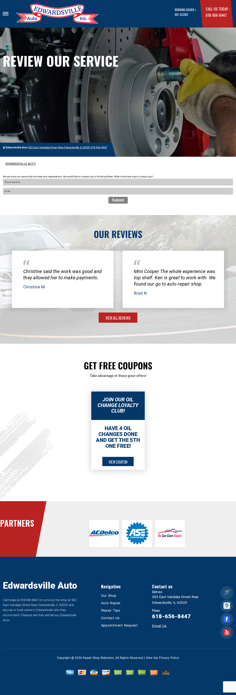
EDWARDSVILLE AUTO (21, 164)
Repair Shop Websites (98, 658)
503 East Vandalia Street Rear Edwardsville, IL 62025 (59, 147)
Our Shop (109, 595)
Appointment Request (119, 625)
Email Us (159, 626)
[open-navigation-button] (5, 13)
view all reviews (118, 317)
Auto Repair (111, 603)
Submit (118, 200)
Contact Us (110, 618)
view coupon (118, 461)
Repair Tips (110, 610)
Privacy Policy (169, 658)
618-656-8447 (216, 15)
